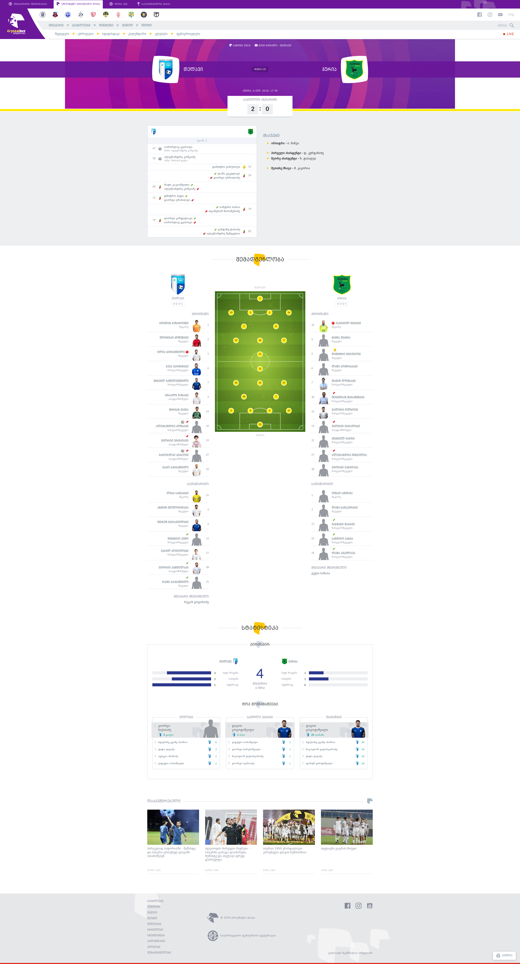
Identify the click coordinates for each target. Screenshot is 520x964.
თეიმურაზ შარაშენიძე (224, 211)
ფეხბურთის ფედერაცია (30, 4)
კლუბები (161, 34)
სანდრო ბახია (230, 207)
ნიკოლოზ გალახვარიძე (247, 756)
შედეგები (62, 34)
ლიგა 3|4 (120, 4)
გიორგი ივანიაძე (243, 763)
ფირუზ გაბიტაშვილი (319, 763)
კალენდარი (137, 34)
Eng (511, 14)
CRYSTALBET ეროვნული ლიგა (80, 4)
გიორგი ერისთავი (177, 200)
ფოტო (146, 25)
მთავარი (56, 25)
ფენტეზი (106, 25)
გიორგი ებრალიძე (226, 177)
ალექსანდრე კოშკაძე (184, 150)
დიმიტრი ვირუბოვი (226, 167)
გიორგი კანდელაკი (178, 218)
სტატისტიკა (111, 34)
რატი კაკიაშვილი (177, 184)
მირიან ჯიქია (179, 160)
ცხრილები (86, 34)
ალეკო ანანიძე (168, 756)
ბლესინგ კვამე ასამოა (172, 742)
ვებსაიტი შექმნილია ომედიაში (350, 953)
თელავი (178, 298)
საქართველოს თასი (155, 4)
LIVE (510, 34)
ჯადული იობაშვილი (171, 763)
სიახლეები (81, 25)
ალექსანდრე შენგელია (223, 233)
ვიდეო (127, 25)
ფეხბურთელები (188, 34)
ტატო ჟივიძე (166, 749)
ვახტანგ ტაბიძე (229, 229)
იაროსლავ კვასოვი (178, 147)
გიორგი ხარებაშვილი (246, 749)
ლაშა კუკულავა (229, 173)
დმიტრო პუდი (174, 196)
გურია (342, 298)
